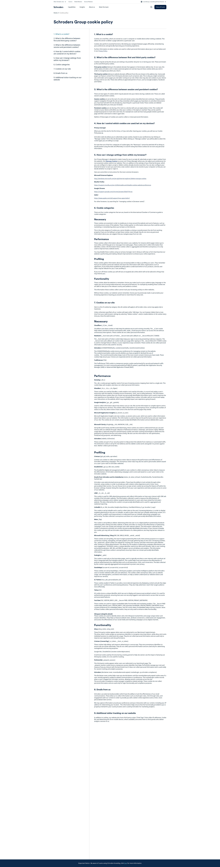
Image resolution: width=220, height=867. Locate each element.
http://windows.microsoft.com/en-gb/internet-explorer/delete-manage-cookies (120, 179)
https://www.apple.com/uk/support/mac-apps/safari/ (112, 198)
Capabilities (72, 7)
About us (92, 7)
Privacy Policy (102, 51)
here (125, 863)
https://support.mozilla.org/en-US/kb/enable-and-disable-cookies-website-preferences (122, 185)
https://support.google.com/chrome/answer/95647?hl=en (113, 192)
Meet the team (104, 7)
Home (56, 13)
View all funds (160, 7)
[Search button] (151, 7)
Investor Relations (88, 1)
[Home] (58, 7)
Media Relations (78, 1)
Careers (70, 1)
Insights (82, 7)
